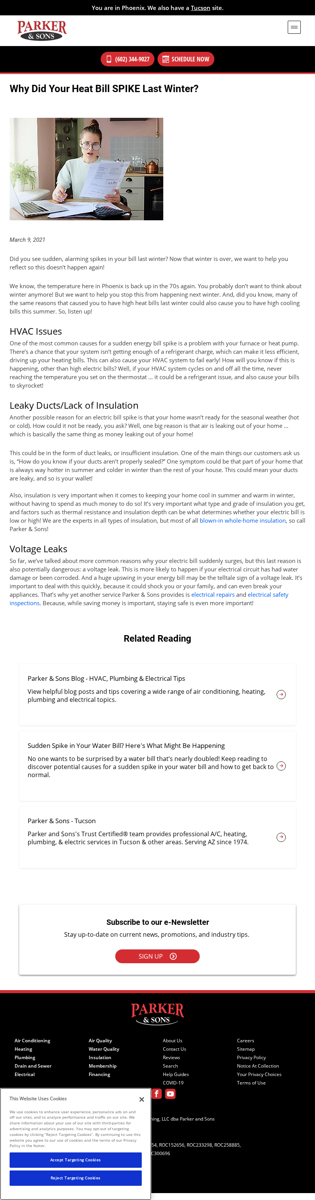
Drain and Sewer (33, 1066)
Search (170, 1066)
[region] (75, 1144)
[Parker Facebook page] (156, 1094)
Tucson (201, 8)
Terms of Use (251, 1083)
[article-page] (281, 694)
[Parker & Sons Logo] (42, 31)
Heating (23, 1049)
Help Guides (176, 1074)
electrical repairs (213, 594)
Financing (99, 1074)
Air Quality (100, 1040)
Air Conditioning (32, 1040)
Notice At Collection (258, 1066)
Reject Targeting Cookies (76, 1177)
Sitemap (246, 1049)
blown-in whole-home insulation (243, 520)
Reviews (171, 1057)
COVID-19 (173, 1083)
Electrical (25, 1074)
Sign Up (151, 956)
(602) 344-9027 (132, 59)
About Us (172, 1040)
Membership (102, 1066)
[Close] (141, 1099)
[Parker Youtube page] (170, 1094)
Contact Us (174, 1049)
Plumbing (25, 1057)
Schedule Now (190, 59)
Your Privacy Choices (259, 1074)
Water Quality (104, 1049)
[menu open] (294, 27)
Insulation (100, 1057)
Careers (245, 1040)
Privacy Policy (251, 1057)
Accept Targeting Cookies (75, 1159)
